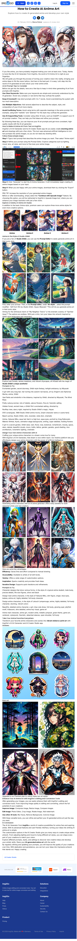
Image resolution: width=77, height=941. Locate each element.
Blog (3, 903)
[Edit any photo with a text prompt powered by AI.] (31, 3)
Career (42, 903)
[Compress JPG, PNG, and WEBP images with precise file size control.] (39, 3)
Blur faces (21, 815)
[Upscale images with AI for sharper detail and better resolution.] (28, 3)
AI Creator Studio (34, 832)
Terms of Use (38, 931)
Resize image (34, 808)
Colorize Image (48, 815)
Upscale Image (51, 198)
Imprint (61, 931)
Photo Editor (16, 812)
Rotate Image (37, 812)
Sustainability (44, 906)
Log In (55, 3)
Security (43, 909)
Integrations (44, 891)
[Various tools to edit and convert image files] (8, 3)
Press (4, 906)
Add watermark (48, 812)
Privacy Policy (51, 931)
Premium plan (20, 796)
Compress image (21, 808)
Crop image (26, 812)
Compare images (46, 808)
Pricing (4, 921)
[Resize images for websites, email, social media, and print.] (35, 3)
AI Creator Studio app (36, 129)
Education (43, 888)
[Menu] (73, 3)
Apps (22, 3)
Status (4, 909)
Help (3, 900)
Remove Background (34, 815)
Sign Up (65, 3)
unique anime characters (22, 435)
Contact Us (43, 911)
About (42, 900)
